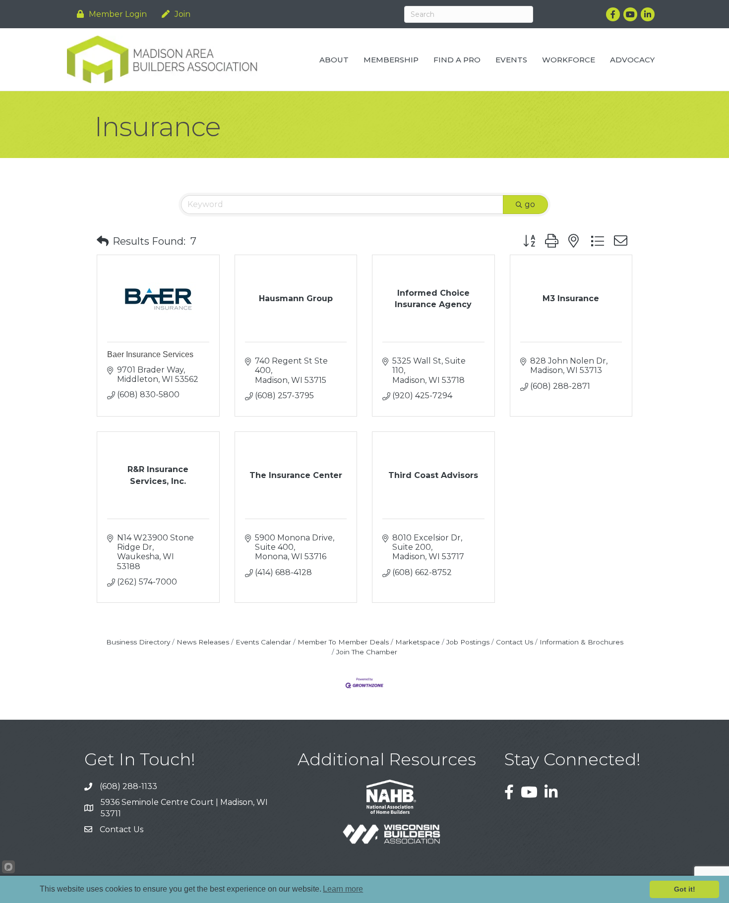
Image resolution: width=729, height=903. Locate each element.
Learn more (343, 889)
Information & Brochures (581, 642)
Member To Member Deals (343, 642)
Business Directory (138, 642)
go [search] (530, 204)
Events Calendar (263, 642)
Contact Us (514, 642)
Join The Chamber (366, 652)
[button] (103, 241)
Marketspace (417, 642)
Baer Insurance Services (150, 354)
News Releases (203, 642)
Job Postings (467, 642)
